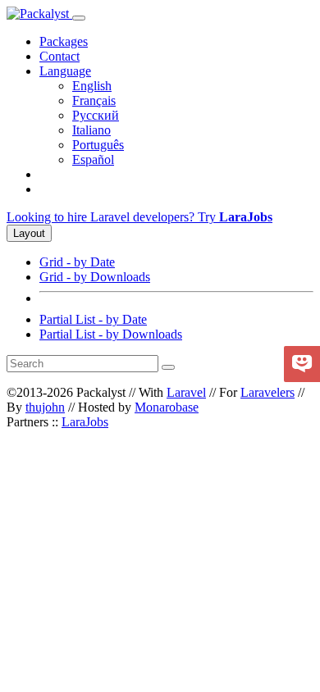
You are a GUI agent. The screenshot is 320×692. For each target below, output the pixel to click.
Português (98, 145)
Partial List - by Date (93, 319)
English (92, 86)
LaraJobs (85, 422)
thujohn (45, 407)
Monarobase (167, 407)
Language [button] (65, 71)
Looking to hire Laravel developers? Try (139, 217)
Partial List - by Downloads (110, 334)
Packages (63, 41)
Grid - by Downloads (94, 277)
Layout (29, 233)
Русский (95, 115)
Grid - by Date (77, 262)
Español (93, 159)
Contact (59, 56)
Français (94, 100)
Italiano (91, 130)
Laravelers (267, 392)
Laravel (186, 392)
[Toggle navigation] (78, 18)
